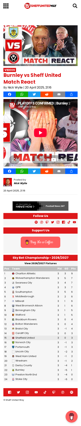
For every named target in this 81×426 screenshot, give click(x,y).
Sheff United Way (15, 399)
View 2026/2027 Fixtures (40, 263)
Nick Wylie (15, 87)
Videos (10, 70)
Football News (53, 206)
